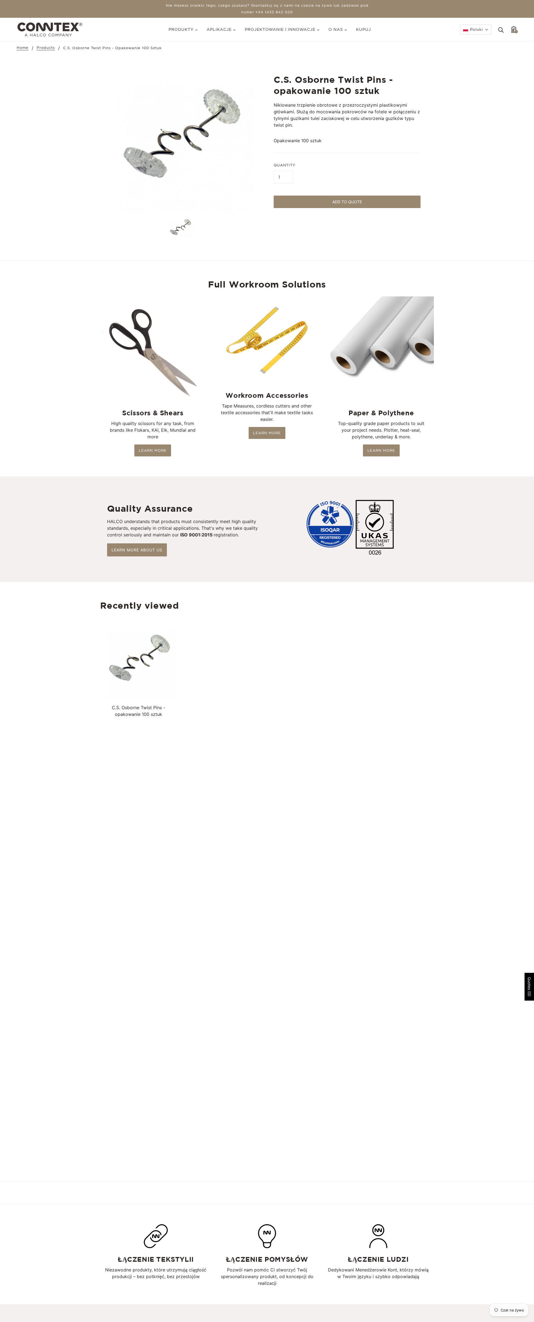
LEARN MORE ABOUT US (137, 550)
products (46, 48)
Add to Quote (347, 201)
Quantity (284, 165)
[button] (475, 29)
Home (22, 48)
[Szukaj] (501, 29)
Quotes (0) (529, 986)
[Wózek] (514, 29)
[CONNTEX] (50, 29)
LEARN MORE (153, 450)
